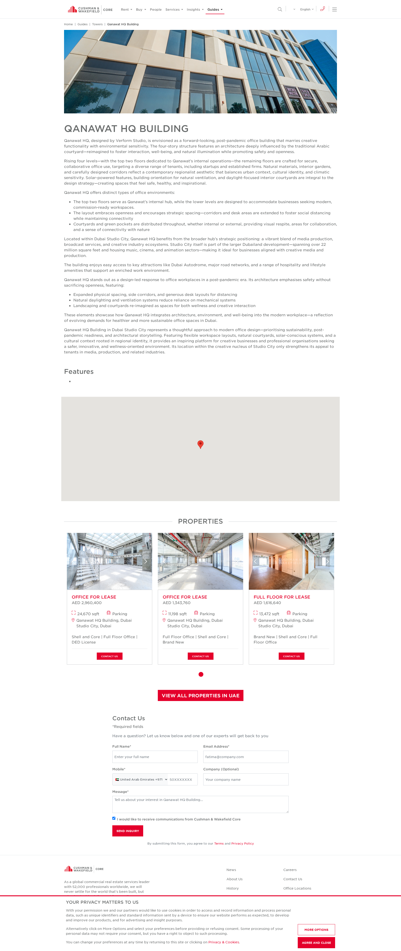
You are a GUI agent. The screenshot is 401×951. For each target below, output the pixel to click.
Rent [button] (125, 9)
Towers (97, 24)
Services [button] (173, 9)
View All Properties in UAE (200, 695)
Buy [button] (139, 9)
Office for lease (94, 596)
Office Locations (297, 888)
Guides (82, 24)
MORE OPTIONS (316, 930)
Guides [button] (213, 9)
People (156, 9)
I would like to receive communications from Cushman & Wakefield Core (179, 819)
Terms (219, 843)
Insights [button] (194, 9)
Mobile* (118, 769)
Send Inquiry (127, 831)
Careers (290, 870)
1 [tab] (200, 674)
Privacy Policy (242, 843)
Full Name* (121, 746)
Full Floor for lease (282, 596)
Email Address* (216, 746)
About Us (234, 879)
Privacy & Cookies (223, 942)
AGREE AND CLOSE (316, 943)
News (231, 870)
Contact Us (109, 656)
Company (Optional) (221, 769)
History (232, 888)
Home (68, 24)
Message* (120, 792)
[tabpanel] (109, 600)
